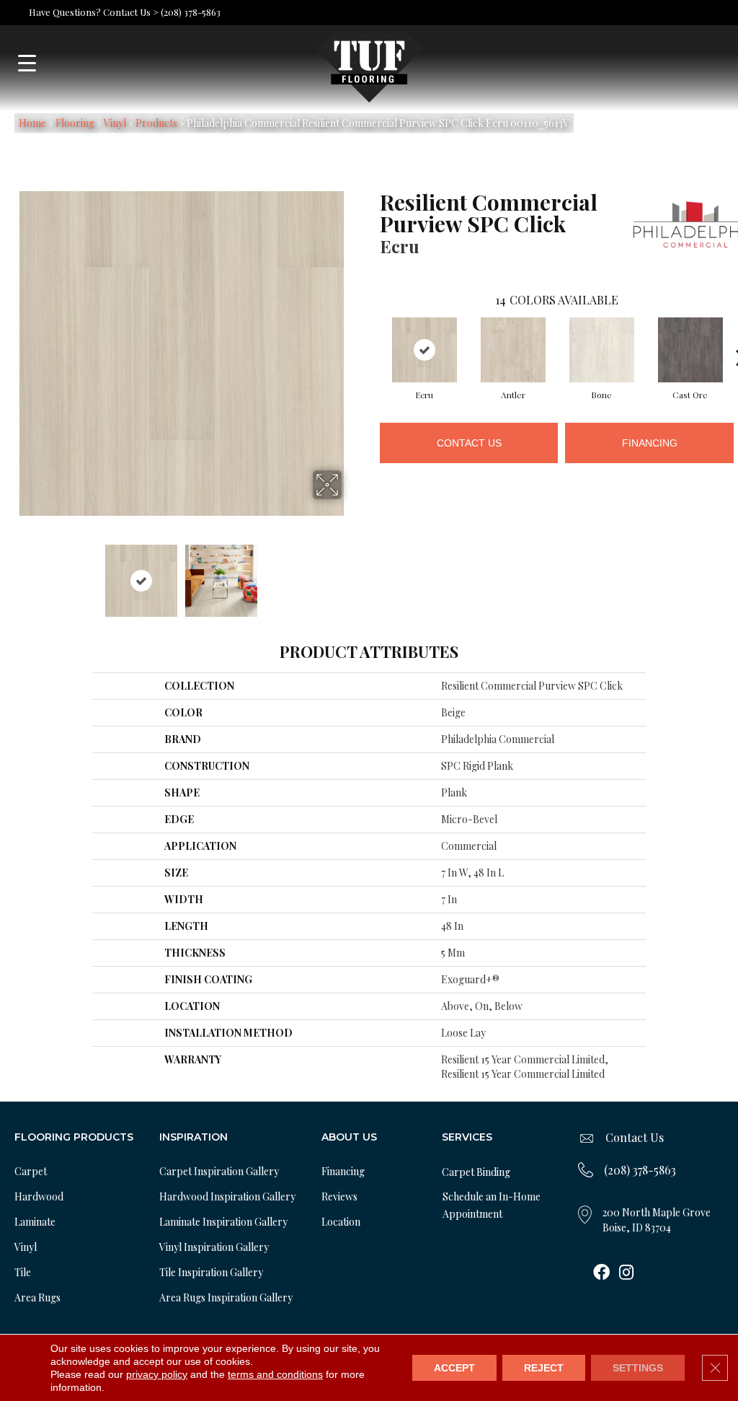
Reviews (339, 1196)
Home (32, 123)
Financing (649, 443)
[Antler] (513, 350)
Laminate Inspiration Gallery (223, 1222)
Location (340, 1222)
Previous (11, 573)
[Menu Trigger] (27, 63)
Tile (22, 1272)
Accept (454, 1368)
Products (156, 123)
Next (351, 573)
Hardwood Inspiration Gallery (227, 1196)
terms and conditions (275, 1374)
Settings (638, 1368)
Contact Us (469, 443)
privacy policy (156, 1374)
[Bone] (602, 350)
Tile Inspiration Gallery (211, 1272)
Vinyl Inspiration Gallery (214, 1247)
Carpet (30, 1171)
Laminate (34, 1222)
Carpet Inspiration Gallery (219, 1171)
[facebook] (601, 1273)
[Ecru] (424, 350)
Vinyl (115, 123)
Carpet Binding (476, 1172)
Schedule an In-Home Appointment (492, 1205)
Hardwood (38, 1196)
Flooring (74, 123)
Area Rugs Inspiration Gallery (226, 1297)
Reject (544, 1368)
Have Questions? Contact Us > (94, 12)
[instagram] (626, 1273)
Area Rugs (37, 1297)
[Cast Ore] (690, 350)
